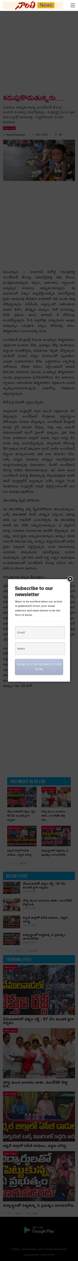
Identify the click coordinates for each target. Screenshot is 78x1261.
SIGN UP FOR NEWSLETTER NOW (39, 667)
